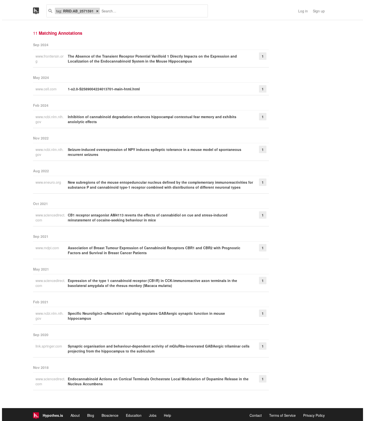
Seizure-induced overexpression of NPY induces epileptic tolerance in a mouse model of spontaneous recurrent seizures (154, 152)
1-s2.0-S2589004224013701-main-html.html (104, 88)
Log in (303, 11)
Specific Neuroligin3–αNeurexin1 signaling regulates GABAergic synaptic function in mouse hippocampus (146, 316)
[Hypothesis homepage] (39, 10)
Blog (90, 415)
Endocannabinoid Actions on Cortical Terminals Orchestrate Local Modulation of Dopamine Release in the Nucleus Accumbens (158, 381)
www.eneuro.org (49, 182)
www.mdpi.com (48, 247)
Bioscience (110, 415)
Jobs (152, 415)
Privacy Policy (314, 415)
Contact (256, 415)
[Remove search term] (97, 11)
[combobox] (152, 10)
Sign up (319, 11)
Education (134, 415)
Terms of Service (282, 415)
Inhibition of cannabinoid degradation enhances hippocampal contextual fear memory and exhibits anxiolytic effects (152, 119)
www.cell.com (47, 88)
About (75, 415)
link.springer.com (49, 346)
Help (167, 415)
